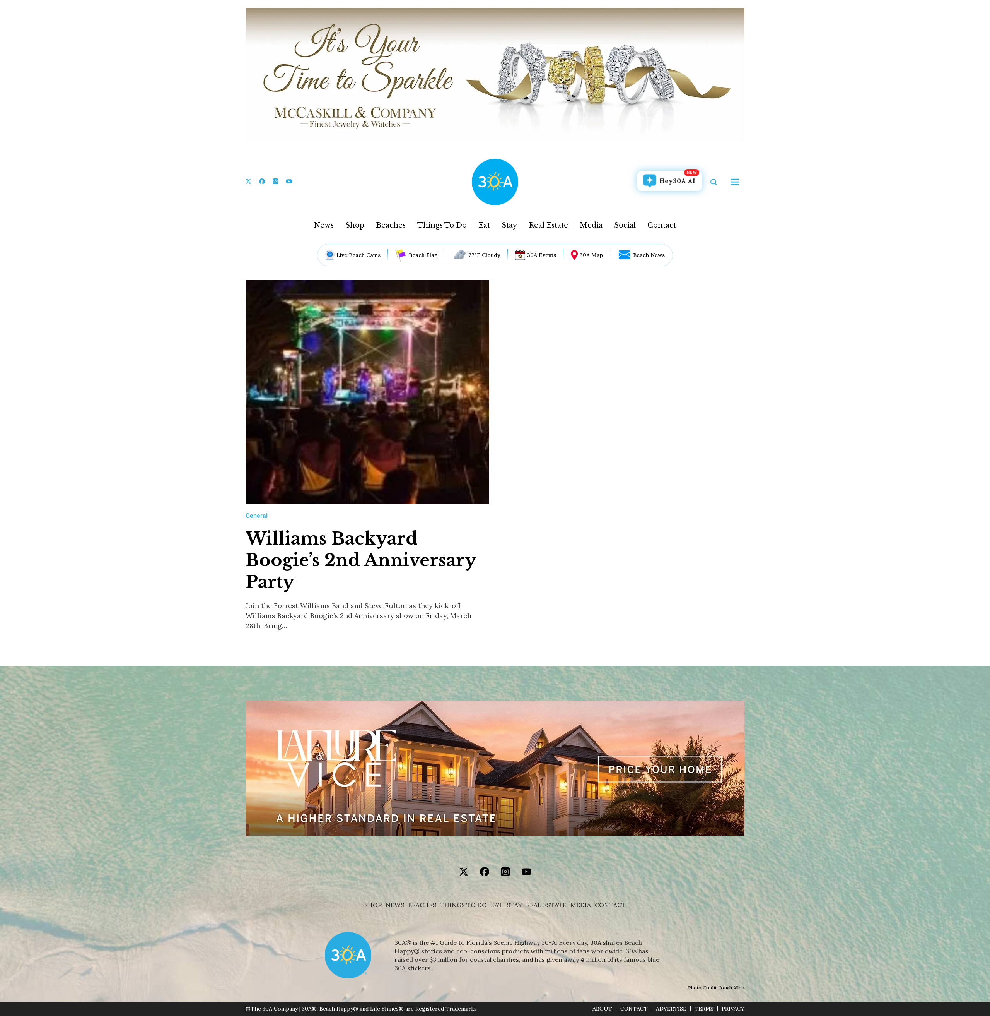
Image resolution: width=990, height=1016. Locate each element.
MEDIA (580, 905)
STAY (514, 905)
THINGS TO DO (463, 905)
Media (591, 225)
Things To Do (442, 225)
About (602, 1008)
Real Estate (548, 225)
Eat (484, 225)
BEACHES (422, 905)
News (324, 225)
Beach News (649, 255)
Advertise (671, 1008)
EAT (497, 905)
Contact (661, 225)
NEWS (395, 905)
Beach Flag (423, 255)
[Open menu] (734, 182)
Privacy (733, 1008)
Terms (704, 1008)
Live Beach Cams (358, 255)
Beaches (391, 225)
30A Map (591, 255)
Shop (354, 225)
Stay (509, 225)
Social (625, 225)
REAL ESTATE (546, 905)
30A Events (541, 255)
